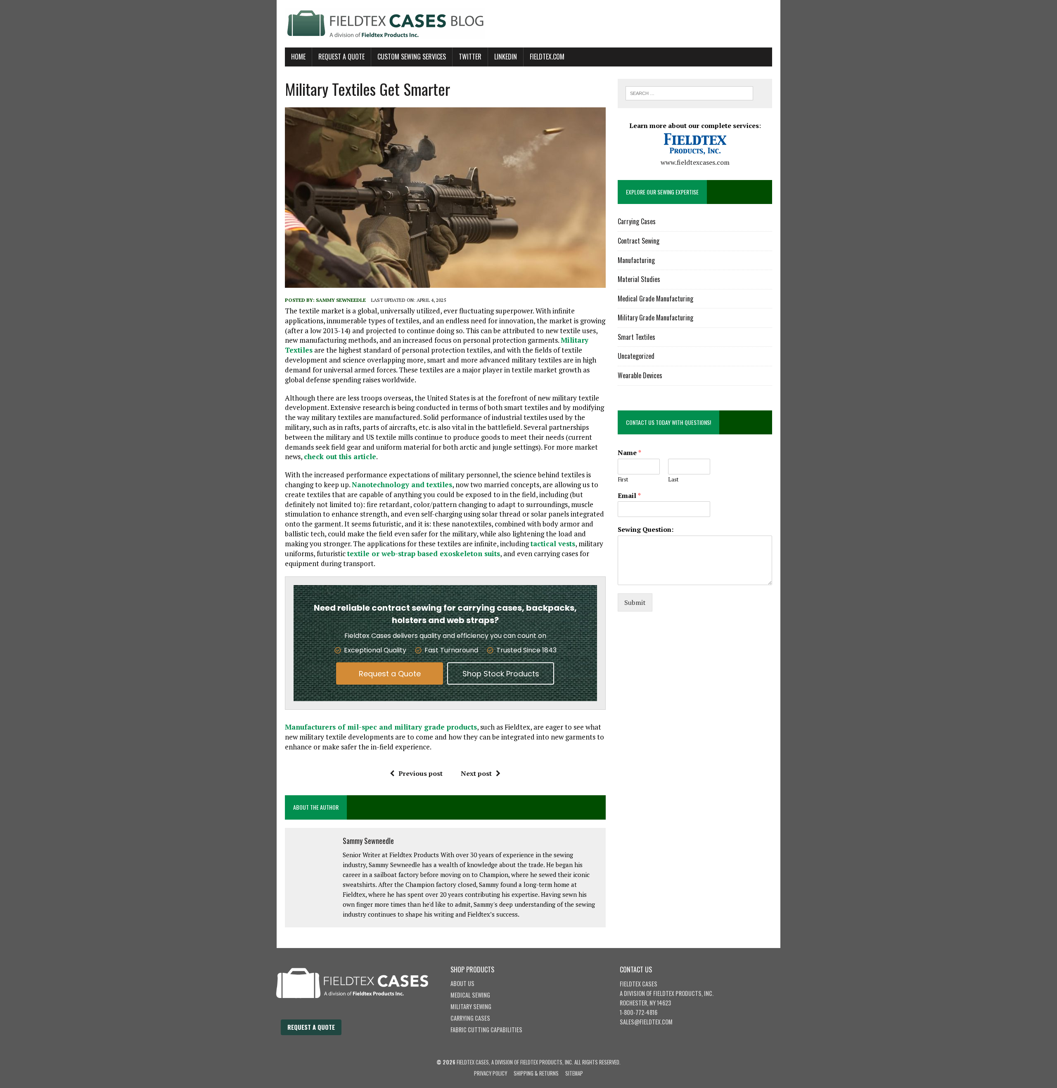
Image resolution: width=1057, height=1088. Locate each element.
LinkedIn (505, 57)
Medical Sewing (470, 995)
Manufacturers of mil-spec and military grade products (381, 727)
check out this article (340, 456)
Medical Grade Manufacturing (655, 298)
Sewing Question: (645, 529)
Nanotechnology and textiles (402, 484)
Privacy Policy (490, 1073)
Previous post (420, 773)
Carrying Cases (637, 221)
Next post (476, 773)
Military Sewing (470, 1006)
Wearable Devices (640, 375)
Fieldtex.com (547, 57)
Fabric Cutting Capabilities (486, 1029)
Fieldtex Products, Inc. (683, 993)
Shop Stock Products (500, 673)
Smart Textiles (636, 337)
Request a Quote (390, 673)
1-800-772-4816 (638, 1012)
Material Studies (639, 279)
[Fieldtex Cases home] (360, 1014)
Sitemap (574, 1073)
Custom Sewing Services (411, 57)
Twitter (470, 57)
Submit (635, 602)
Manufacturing (636, 260)
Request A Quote (341, 57)
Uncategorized (636, 356)
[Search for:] (689, 92)
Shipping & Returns (536, 1073)
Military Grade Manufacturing (655, 317)
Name (629, 452)
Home (298, 57)
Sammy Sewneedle (341, 300)
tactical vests (553, 543)
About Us (462, 983)
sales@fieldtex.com (646, 1021)
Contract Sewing (638, 241)
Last (673, 479)
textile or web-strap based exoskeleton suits (423, 553)
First (623, 479)
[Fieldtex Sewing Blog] (528, 23)
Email (629, 495)
